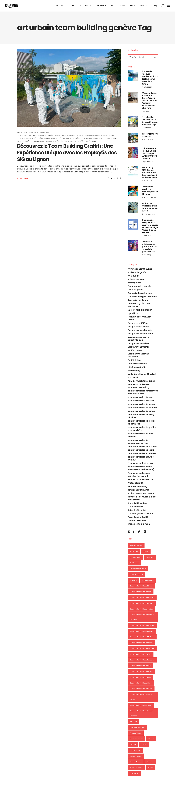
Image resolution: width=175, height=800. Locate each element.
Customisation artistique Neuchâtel (142, 648)
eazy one (133, 721)
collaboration (134, 563)
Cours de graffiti (135, 289)
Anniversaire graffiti (137, 272)
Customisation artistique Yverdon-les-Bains (141, 713)
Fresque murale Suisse (138, 343)
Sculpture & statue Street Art (141, 493)
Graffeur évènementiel (138, 347)
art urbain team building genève (89, 135)
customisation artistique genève (141, 609)
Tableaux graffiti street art (140, 513)
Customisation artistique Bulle (140, 592)
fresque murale (135, 733)
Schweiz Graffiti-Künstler (139, 490)
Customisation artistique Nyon (140, 654)
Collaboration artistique (138, 569)
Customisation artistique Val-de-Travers (141, 697)
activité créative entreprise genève (61, 135)
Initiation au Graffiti (137, 367)
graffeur (133, 744)
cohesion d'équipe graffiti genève (71, 138)
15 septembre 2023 (149, 197)
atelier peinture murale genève (44, 138)
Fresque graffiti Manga (138, 326)
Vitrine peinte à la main (139, 524)
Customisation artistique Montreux (142, 637)
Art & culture (134, 275)
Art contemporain (136, 546)
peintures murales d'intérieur (141, 400)
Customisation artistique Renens (141, 671)
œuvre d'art (134, 773)
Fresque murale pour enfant (141, 333)
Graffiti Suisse (134, 360)
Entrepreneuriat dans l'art (140, 310)
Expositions (133, 313)
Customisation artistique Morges (141, 643)
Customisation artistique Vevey (141, 705)
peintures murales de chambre (142, 407)
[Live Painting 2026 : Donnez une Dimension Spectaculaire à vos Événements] (133, 171)
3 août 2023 (146, 111)
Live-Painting (134, 370)
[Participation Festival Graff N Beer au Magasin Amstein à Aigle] (133, 121)
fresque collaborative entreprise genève (102, 138)
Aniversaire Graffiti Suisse (140, 269)
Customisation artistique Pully (140, 666)
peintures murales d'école (140, 397)
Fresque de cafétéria (138, 323)
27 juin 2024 (22, 132)
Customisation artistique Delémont (142, 597)
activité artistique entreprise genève (31, 135)
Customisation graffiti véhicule (142, 296)
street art (150, 762)
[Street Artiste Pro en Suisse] (133, 138)
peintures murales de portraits (142, 446)
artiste (145, 551)
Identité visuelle (135, 756)
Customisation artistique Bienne (141, 586)
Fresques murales (136, 739)
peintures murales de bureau (142, 404)
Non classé (133, 377)
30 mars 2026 (147, 181)
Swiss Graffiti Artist (137, 510)
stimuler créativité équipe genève (59, 141)
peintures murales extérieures (142, 453)
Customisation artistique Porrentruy (142, 660)
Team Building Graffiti (40, 132)
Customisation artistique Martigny (141, 631)
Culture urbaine (147, 580)
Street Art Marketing (137, 503)
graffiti (144, 744)
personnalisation (135, 762)
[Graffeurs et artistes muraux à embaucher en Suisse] (133, 207)
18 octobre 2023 (148, 139)
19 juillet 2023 (147, 87)
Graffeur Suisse (135, 350)
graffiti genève (135, 750)
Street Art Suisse (135, 506)
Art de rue (134, 551)
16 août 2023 (146, 255)
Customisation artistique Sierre (140, 683)
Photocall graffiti (135, 483)
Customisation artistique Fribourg (141, 603)
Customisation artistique (140, 293)
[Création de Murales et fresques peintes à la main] (133, 191)
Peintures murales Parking (140, 463)
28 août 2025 (146, 236)
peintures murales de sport (141, 450)
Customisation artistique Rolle (140, 677)
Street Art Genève (136, 768)
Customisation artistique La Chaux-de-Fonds (142, 617)
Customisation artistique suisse (141, 689)
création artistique (136, 574)
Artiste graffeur (135, 557)
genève (151, 739)
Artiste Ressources (137, 279)
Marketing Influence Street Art (142, 374)
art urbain (150, 557)
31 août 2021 (146, 128)
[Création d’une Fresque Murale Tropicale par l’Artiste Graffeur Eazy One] (133, 152)
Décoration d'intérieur (138, 300)
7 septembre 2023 (148, 161)
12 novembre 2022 (149, 214)
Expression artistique (137, 727)
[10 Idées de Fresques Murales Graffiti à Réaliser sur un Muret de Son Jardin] (133, 75)
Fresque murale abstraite (140, 330)
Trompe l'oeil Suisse (137, 520)
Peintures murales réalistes (141, 479)
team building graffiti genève (86, 141)
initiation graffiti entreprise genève (31, 141)
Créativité (133, 580)
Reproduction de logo (138, 486)
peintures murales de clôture (141, 411)
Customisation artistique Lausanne (142, 625)
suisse (150, 768)
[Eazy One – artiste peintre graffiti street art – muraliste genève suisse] (133, 245)
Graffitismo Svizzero (137, 363)
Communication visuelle (139, 286)
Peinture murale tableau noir (141, 381)
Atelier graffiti (134, 282)
